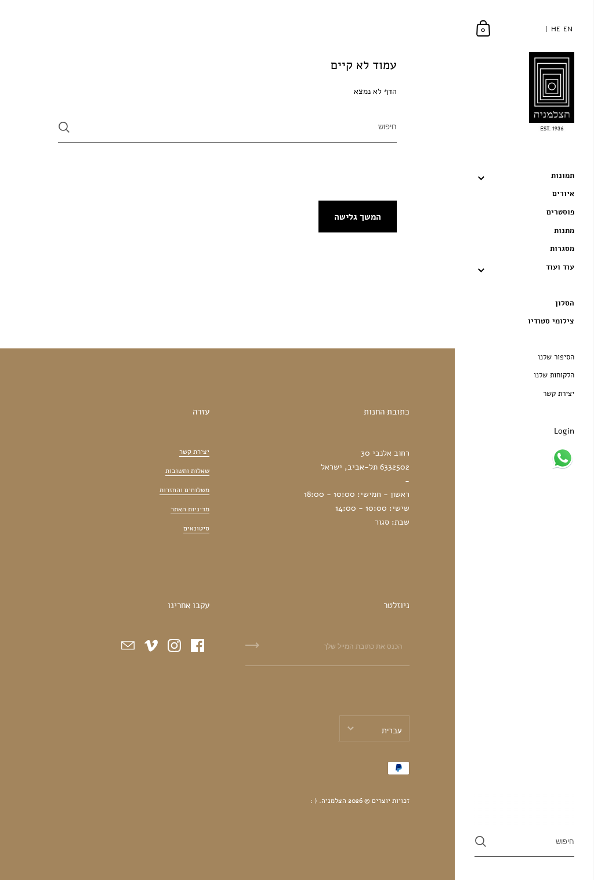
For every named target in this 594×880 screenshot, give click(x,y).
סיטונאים (196, 528)
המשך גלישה (357, 217)
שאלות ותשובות (187, 470)
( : (313, 800)
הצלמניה (333, 800)
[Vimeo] (151, 645)
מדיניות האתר (190, 509)
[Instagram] (174, 645)
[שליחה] (64, 127)
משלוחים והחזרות (184, 489)
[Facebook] (197, 645)
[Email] (128, 645)
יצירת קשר (194, 451)
